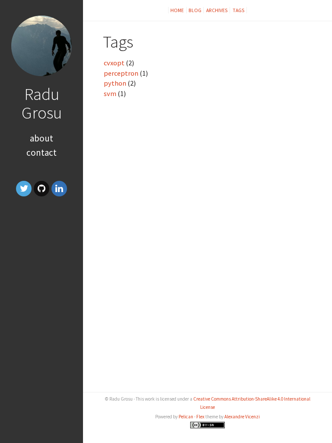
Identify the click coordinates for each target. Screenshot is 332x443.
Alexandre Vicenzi (242, 417)
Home (177, 10)
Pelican (186, 417)
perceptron (121, 73)
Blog (194, 10)
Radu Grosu (42, 103)
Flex (200, 417)
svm (110, 93)
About (41, 138)
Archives (217, 10)
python (115, 83)
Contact (41, 152)
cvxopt (114, 62)
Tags (239, 10)
